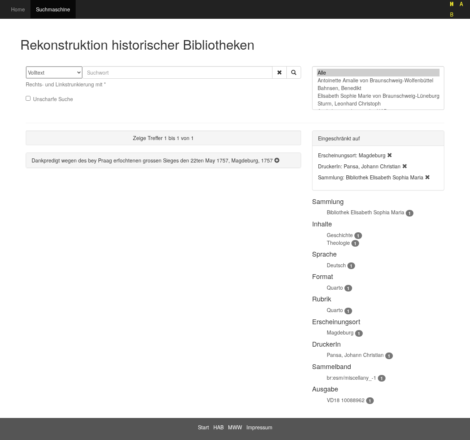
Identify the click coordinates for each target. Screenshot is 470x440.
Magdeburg (340, 332)
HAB (218, 427)
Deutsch (336, 265)
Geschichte (340, 235)
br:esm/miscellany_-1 (351, 377)
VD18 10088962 (346, 400)
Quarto (335, 287)
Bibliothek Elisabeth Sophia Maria (365, 212)
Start (203, 427)
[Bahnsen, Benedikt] (378, 88)
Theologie (338, 242)
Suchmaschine (53, 9)
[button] (279, 72)
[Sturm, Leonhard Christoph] (378, 103)
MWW (235, 427)
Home (18, 9)
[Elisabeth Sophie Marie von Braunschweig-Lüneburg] (378, 96)
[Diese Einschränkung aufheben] (389, 155)
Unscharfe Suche (53, 99)
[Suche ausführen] (293, 72)
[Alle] (378, 72)
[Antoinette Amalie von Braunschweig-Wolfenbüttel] (378, 80)
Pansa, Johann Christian (355, 354)
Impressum (259, 427)
